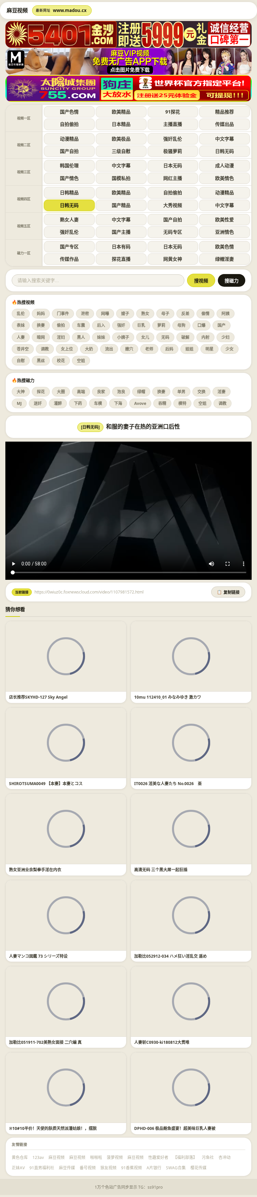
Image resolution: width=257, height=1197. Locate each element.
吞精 (162, 403)
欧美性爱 (224, 219)
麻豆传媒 (67, 1168)
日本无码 (172, 165)
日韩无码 (224, 151)
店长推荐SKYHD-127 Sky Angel (38, 697)
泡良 (121, 392)
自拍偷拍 (69, 124)
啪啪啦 (96, 1157)
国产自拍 (69, 151)
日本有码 (121, 246)
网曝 (105, 313)
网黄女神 (172, 259)
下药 (78, 403)
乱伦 (21, 313)
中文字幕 (224, 139)
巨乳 (141, 325)
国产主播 (121, 232)
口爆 (201, 325)
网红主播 (172, 178)
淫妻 (222, 392)
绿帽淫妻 (224, 259)
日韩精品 (69, 192)
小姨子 (123, 337)
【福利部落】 (185, 1157)
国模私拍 (121, 178)
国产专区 (69, 246)
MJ (19, 403)
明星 (209, 349)
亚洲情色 (224, 232)
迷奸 (38, 403)
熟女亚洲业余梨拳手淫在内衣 (35, 870)
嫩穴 (129, 349)
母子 (165, 313)
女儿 (145, 337)
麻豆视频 (57, 1157)
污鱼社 (208, 1157)
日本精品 (121, 124)
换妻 (41, 325)
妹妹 (101, 337)
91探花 (172, 111)
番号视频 (88, 1168)
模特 (182, 403)
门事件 (63, 313)
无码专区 (172, 232)
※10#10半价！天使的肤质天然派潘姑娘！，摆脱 (53, 1128)
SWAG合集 (176, 1168)
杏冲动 (225, 1157)
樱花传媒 (198, 1168)
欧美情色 (224, 178)
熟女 (145, 313)
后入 (101, 325)
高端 (81, 392)
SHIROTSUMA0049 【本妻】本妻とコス (46, 783)
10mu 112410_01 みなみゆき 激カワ (167, 697)
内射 (205, 337)
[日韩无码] (90, 427)
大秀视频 (172, 205)
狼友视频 (108, 1168)
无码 (165, 337)
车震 (81, 325)
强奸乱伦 (172, 139)
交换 (201, 392)
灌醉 (58, 403)
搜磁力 (232, 280)
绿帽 (141, 392)
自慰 (21, 361)
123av (38, 1157)
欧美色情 (224, 246)
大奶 (89, 349)
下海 (118, 403)
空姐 (81, 361)
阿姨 (226, 313)
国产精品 (121, 205)
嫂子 (125, 313)
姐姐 (189, 349)
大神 (21, 392)
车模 (98, 403)
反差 (185, 313)
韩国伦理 (69, 165)
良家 (101, 392)
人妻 (21, 337)
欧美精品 (121, 111)
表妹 (21, 325)
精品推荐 (224, 111)
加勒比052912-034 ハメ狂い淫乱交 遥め (170, 956)
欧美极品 (121, 139)
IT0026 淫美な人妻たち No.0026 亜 (168, 783)
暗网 (41, 337)
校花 (61, 361)
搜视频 (201, 280)
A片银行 (154, 1168)
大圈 (61, 392)
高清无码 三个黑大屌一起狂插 (160, 870)
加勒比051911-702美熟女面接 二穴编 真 (45, 1042)
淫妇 (61, 337)
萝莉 (161, 325)
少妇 (226, 337)
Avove (140, 403)
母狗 (181, 325)
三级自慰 (121, 151)
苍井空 (23, 349)
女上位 (67, 349)
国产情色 (69, 178)
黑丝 (41, 361)
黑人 (81, 337)
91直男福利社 (41, 1168)
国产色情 (69, 111)
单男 (181, 392)
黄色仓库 (20, 1157)
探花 (41, 392)
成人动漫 (224, 165)
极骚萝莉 (172, 151)
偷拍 (61, 325)
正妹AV (18, 1168)
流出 (109, 349)
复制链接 (228, 592)
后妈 (169, 349)
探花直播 (121, 259)
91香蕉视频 (131, 1168)
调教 (45, 349)
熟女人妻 (69, 219)
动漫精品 (69, 139)
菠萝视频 (115, 1157)
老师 (149, 349)
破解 (185, 337)
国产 (222, 325)
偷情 (205, 313)
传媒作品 (69, 259)
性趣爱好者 (158, 1157)
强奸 (121, 325)
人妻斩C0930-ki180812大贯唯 (161, 1042)
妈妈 (41, 313)
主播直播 (172, 124)
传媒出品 (224, 124)
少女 (230, 349)
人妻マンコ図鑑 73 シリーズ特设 (38, 956)
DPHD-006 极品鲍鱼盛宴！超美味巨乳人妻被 (175, 1128)
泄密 (85, 313)
